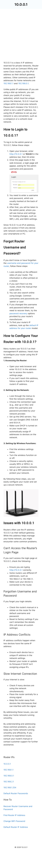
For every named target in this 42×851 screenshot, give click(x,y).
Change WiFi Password (14, 821)
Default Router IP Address (16, 827)
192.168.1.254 (10, 787)
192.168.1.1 (8, 83)
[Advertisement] (21, 39)
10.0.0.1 (21, 4)
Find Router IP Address (14, 815)
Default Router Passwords (16, 793)
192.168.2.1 (9, 781)
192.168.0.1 (23, 83)
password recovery (18, 313)
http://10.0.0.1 (16, 154)
